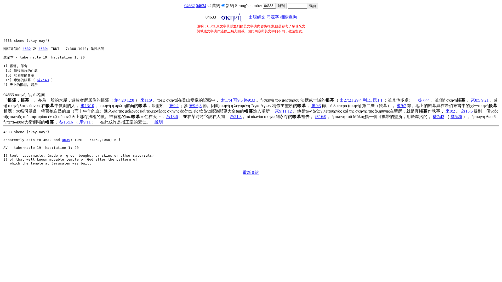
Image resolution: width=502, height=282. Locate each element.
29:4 (358, 100)
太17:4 (226, 100)
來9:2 (174, 105)
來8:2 (450, 111)
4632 (26, 49)
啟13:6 (172, 116)
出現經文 (257, 17)
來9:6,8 (195, 105)
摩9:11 (85, 122)
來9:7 (401, 105)
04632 (189, 5)
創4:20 (120, 100)
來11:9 (146, 100)
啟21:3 (236, 116)
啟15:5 (467, 111)
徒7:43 (43, 80)
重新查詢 (251, 172)
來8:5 (475, 100)
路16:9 (320, 116)
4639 (42, 49)
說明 (159, 122)
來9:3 (316, 105)
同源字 (272, 17)
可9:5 (238, 100)
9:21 (485, 100)
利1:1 (367, 100)
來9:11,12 (283, 111)
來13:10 (87, 105)
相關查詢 (288, 17)
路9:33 (249, 100)
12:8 (130, 100)
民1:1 (378, 100)
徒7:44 (424, 100)
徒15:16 (66, 122)
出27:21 (346, 100)
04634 (201, 5)
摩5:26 (456, 116)
